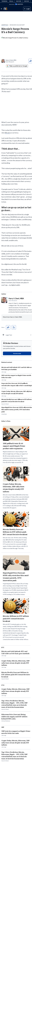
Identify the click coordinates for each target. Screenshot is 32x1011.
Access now (17, 353)
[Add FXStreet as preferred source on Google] (17, 66)
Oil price (11, 1)
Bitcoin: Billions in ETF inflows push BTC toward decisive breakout (16, 618)
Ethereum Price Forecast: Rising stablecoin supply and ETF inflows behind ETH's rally (14, 717)
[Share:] (8, 327)
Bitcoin (7, 133)
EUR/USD (26, 1)
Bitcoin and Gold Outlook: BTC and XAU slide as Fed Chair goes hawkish (15, 652)
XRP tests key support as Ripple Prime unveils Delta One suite (15, 732)
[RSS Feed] (14, 327)
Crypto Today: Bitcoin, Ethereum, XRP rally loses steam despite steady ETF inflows (15, 663)
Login (28, 9)
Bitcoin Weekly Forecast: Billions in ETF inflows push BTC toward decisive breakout (15, 532)
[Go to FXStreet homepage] (5, 9)
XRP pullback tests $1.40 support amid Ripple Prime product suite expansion (14, 446)
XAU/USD (18, 1)
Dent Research (10, 62)
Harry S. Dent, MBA (11, 60)
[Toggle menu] (1, 8)
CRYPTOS (4, 25)
